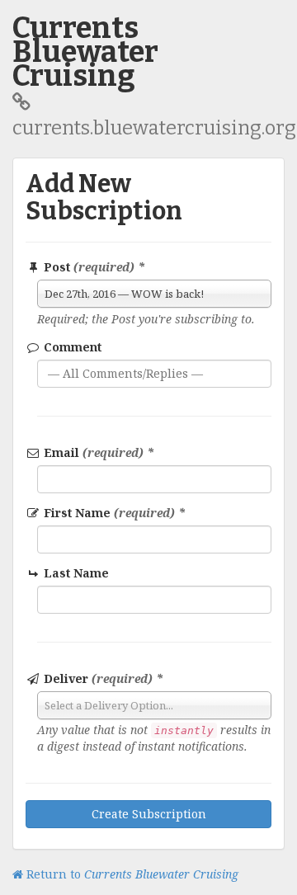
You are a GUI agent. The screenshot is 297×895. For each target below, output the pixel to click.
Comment (70, 347)
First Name (113, 513)
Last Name (74, 573)
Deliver (101, 678)
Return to (130, 874)
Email (97, 452)
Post (92, 267)
